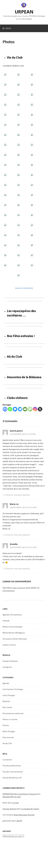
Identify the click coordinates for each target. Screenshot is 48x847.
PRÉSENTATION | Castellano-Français (19, 794)
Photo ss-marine (10, 719)
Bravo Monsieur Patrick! (24, 814)
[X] (40, 409)
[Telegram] (20, 409)
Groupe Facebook (10, 661)
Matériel (6, 701)
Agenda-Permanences (12, 614)
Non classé (7, 707)
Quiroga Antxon (9, 808)
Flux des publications (12, 765)
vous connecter (19, 587)
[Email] (25, 409)
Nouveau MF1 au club (12, 796)
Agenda (6, 683)
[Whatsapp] (10, 409)
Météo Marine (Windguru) (14, 632)
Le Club (15, 802)
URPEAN (24, 12)
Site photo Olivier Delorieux (15, 639)
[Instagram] (35, 409)
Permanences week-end (13, 713)
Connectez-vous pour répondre (17, 495)
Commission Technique (13, 689)
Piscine (6, 725)
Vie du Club (7, 743)
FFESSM (6, 620)
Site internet (8, 737)
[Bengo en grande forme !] (24, 279)
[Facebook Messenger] (15, 409)
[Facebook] (5, 409)
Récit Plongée (9, 731)
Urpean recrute (9, 644)
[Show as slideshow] (24, 288)
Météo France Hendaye (12, 626)
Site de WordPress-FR (12, 777)
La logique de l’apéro (30, 808)
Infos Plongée (9, 695)
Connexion (7, 759)
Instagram (7, 667)
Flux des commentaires (13, 771)
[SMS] (30, 409)
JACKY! (19, 820)
